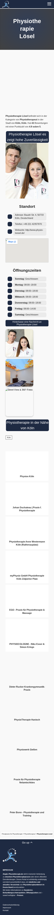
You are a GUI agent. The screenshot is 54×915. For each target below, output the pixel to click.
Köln (9, 437)
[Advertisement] (27, 81)
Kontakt (5, 910)
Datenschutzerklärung (11, 905)
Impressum (7, 908)
